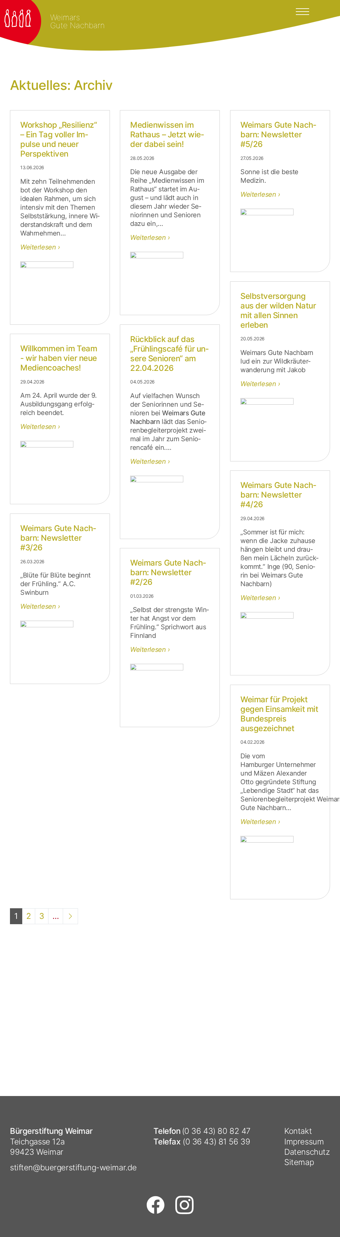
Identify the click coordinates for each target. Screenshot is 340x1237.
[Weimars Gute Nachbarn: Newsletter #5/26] (280, 235)
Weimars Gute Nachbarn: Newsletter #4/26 (278, 494)
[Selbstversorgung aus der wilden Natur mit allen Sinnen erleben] (280, 424)
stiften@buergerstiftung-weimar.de (73, 1167)
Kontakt (298, 1131)
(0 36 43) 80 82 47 (216, 1131)
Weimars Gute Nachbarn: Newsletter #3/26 (58, 537)
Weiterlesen (39, 247)
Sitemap (299, 1162)
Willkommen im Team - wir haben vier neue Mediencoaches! (58, 358)
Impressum (304, 1141)
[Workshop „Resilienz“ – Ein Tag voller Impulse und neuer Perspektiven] (60, 287)
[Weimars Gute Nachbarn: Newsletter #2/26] (170, 690)
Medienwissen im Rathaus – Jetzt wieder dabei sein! (167, 134)
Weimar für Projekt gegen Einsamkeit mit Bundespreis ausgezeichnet (279, 714)
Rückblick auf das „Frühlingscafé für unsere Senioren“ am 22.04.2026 (169, 353)
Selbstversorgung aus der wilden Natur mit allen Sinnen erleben (278, 310)
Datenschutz (307, 1152)
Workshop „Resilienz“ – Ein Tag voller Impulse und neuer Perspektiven (58, 139)
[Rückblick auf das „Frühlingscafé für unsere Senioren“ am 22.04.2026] (170, 502)
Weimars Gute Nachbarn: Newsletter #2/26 (168, 572)
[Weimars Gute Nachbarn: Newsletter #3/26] (60, 647)
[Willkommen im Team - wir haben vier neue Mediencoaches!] (60, 467)
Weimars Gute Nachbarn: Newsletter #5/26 (278, 134)
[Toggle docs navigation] (302, 11)
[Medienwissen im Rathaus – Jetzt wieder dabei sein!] (170, 278)
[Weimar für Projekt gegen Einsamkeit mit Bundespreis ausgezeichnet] (280, 862)
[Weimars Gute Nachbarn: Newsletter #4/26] (280, 638)
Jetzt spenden (292, 934)
